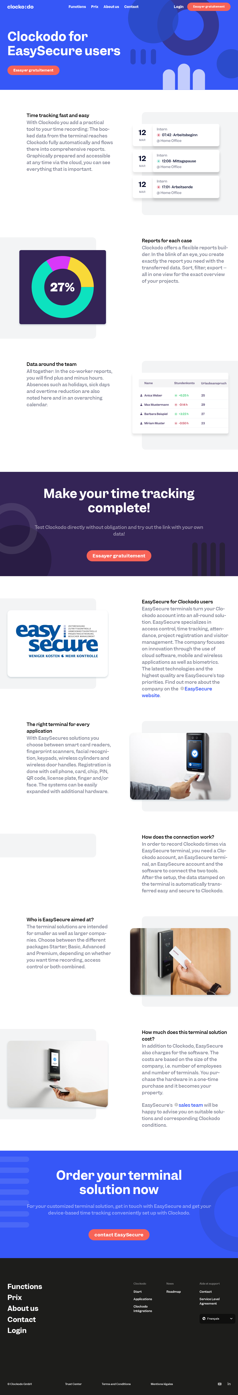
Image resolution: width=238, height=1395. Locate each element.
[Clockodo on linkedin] (229, 1384)
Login (179, 6)
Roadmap (173, 1292)
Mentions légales (162, 1384)
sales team (191, 1105)
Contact (131, 6)
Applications (143, 1299)
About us (111, 6)
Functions (77, 6)
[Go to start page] (20, 7)
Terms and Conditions (116, 1384)
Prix (94, 6)
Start (138, 1292)
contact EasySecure (119, 1235)
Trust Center (73, 1384)
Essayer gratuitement (209, 7)
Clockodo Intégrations (143, 1308)
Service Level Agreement (210, 1301)
